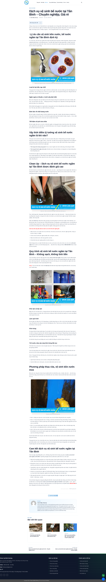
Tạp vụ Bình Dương (52, 2)
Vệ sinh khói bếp (59, 2)
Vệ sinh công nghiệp (54, 561)
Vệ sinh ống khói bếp (54, 573)
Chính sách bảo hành (84, 568)
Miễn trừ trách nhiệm (84, 570)
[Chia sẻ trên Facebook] (49, 496)
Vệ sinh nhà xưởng (53, 563)
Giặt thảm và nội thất (54, 570)
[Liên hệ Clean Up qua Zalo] (1, 575)
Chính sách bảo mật (84, 561)
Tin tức (64, 2)
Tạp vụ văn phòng (53, 568)
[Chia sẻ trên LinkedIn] (57, 496)
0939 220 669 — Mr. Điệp (7, 564)
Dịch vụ (46, 2)
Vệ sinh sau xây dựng (54, 566)
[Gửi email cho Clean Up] (4, 575)
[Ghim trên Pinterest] (55, 496)
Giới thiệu (42, 2)
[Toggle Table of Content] (40, 23)
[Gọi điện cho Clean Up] (7, 575)
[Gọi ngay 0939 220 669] (103, 575)
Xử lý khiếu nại (83, 573)
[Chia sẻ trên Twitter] (51, 496)
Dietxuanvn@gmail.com (6, 567)
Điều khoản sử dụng (84, 563)
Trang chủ (38, 2)
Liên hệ (67, 2)
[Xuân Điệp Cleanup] (33, 503)
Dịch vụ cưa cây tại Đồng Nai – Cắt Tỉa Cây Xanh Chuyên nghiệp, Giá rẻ (70, 536)
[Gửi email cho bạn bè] (53, 496)
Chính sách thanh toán (84, 566)
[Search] (81, 2)
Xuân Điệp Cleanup (34, 17)
